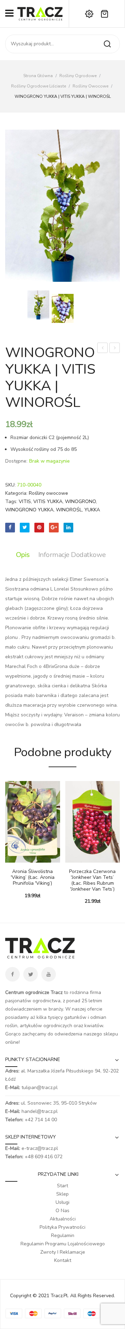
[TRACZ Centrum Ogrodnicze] (39, 13)
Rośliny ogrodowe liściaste (38, 86)
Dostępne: (16, 461)
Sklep (62, 1194)
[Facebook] (10, 527)
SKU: (10, 485)
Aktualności (63, 1219)
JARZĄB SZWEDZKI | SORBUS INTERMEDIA (103, 348)
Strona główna (38, 75)
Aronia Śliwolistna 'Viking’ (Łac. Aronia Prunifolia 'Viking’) (33, 877)
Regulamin (62, 1235)
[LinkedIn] (68, 527)
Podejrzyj (21, 859)
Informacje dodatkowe (72, 554)
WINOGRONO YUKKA (29, 509)
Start (62, 1185)
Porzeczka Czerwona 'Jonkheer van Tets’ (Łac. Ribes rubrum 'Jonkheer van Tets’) (92, 880)
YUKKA (92, 509)
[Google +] (54, 527)
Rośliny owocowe (90, 86)
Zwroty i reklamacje (62, 1252)
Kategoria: (16, 493)
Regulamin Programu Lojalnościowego (62, 1243)
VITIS (25, 501)
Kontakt (62, 1260)
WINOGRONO (80, 501)
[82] (62, 206)
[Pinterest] (39, 527)
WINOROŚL (69, 509)
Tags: (11, 501)
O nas (62, 1210)
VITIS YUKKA (47, 501)
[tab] (24, 555)
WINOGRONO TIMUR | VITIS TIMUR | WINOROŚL (115, 348)
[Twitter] (25, 527)
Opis (23, 554)
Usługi (62, 1202)
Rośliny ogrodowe (78, 75)
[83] (63, 308)
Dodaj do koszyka (10, 859)
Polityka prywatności (62, 1227)
